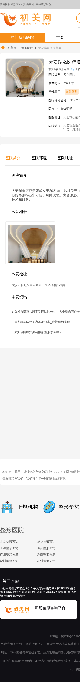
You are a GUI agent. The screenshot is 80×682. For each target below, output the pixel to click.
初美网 (11, 48)
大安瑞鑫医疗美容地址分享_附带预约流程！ (43, 322)
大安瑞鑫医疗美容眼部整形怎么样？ (38, 332)
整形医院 (27, 48)
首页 (60, 37)
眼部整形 (72, 91)
